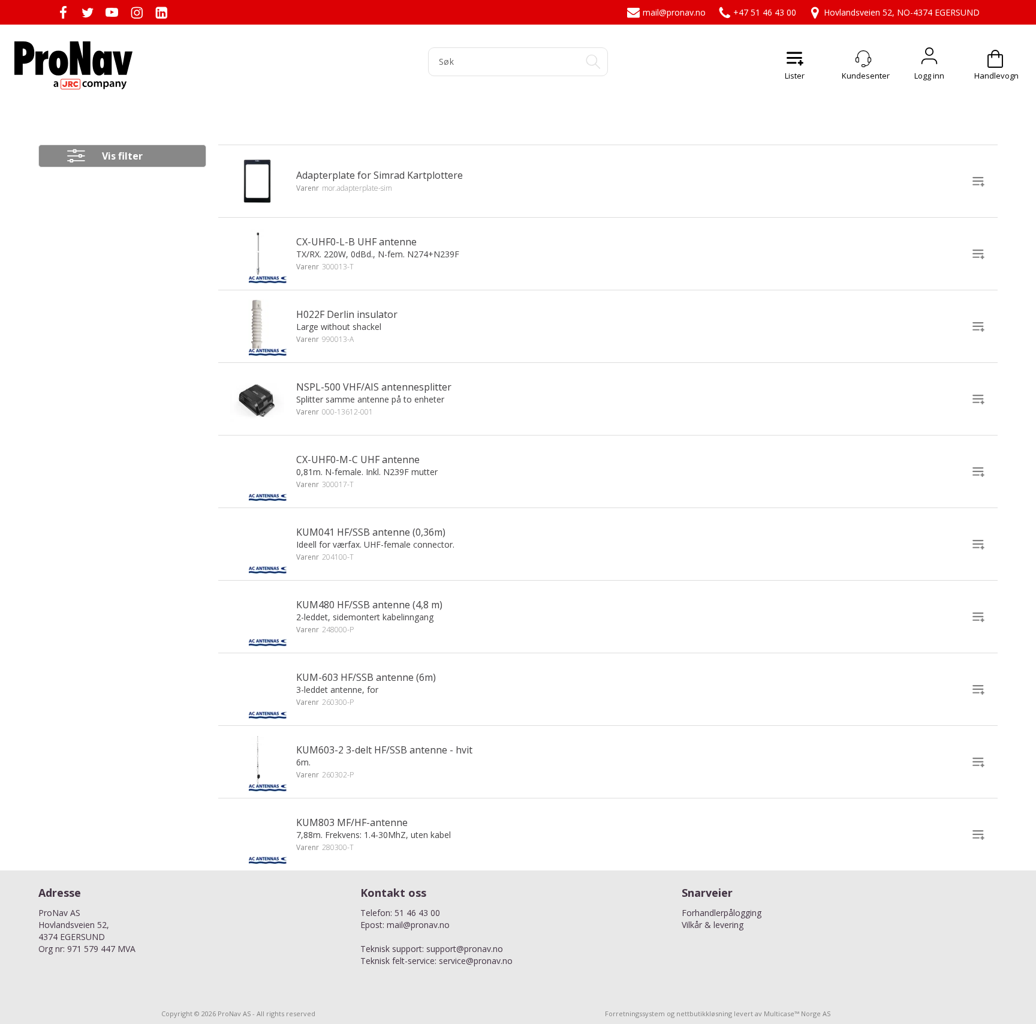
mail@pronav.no (674, 12)
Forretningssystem (635, 1013)
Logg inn (929, 58)
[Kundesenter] (863, 58)
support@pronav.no (464, 948)
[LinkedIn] (161, 12)
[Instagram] (136, 12)
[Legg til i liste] (978, 181)
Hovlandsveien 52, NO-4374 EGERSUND (902, 12)
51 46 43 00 (417, 912)
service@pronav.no (476, 960)
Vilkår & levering (712, 924)
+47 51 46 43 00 (764, 12)
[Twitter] (87, 12)
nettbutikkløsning (704, 1013)
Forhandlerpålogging (721, 912)
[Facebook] (62, 12)
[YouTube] (112, 12)
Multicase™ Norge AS (797, 1013)
